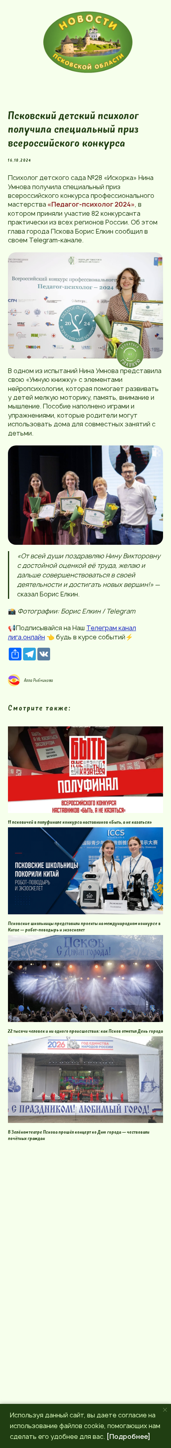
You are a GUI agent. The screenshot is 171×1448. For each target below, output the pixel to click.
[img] (87, 42)
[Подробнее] (128, 1436)
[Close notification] (165, 1410)
